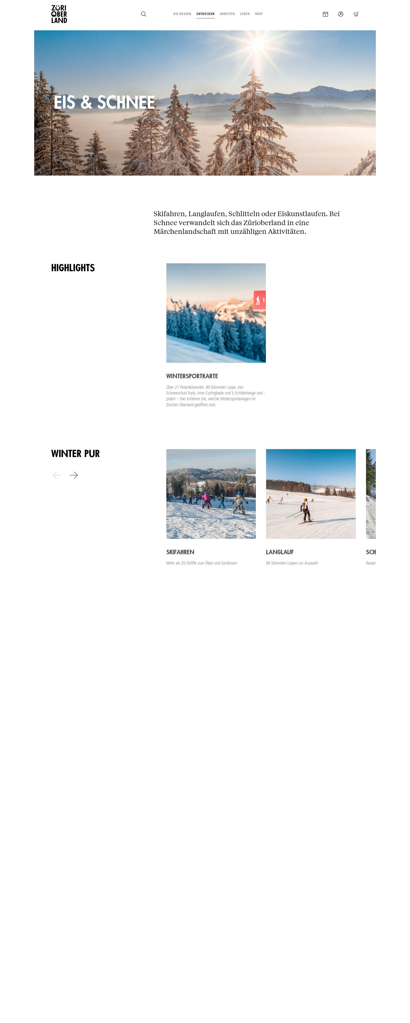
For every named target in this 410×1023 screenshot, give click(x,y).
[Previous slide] (57, 475)
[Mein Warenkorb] (356, 14)
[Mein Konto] (341, 14)
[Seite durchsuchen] (143, 14)
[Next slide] (73, 475)
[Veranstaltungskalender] (325, 14)
